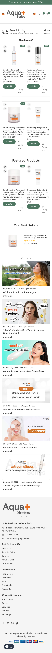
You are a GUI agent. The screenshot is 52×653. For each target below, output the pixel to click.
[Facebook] (3, 623)
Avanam (31, 636)
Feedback (6, 577)
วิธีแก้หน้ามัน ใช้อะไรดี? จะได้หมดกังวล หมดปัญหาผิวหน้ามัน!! (23, 332)
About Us (6, 548)
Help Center (7, 574)
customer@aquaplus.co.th (18, 538)
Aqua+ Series (30, 288)
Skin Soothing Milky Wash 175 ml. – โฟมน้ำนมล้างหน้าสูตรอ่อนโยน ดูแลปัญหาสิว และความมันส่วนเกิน (13, 74)
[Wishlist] (5, 47)
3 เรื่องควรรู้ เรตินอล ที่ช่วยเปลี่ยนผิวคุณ (22, 485)
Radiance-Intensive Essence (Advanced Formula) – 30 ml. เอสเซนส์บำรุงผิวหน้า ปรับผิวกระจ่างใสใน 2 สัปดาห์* (36, 74)
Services (6, 607)
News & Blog (8, 560)
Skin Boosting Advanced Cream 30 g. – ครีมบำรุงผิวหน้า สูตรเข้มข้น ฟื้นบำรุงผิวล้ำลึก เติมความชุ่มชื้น (14, 131)
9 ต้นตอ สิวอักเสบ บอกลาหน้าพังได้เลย (21, 409)
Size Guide (7, 585)
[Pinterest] (16, 623)
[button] (21, 89)
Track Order (7, 599)
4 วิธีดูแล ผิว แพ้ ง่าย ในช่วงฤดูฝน (19, 292)
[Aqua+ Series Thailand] (15, 14)
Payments (6, 589)
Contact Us (7, 563)
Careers (5, 556)
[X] (7, 623)
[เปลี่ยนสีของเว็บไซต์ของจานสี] (9, 646)
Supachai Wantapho (33, 482)
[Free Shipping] (5, 32)
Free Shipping (17, 30)
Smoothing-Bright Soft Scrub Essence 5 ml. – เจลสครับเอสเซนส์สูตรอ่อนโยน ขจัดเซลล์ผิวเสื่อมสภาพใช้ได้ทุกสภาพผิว (38, 132)
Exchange (6, 614)
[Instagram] (12, 623)
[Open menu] (3, 14)
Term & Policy (8, 552)
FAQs (4, 581)
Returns (5, 610)
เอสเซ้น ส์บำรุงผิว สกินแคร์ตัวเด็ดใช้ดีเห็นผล (23, 371)
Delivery (6, 603)
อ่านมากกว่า (8, 296)
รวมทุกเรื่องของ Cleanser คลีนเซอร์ (20, 447)
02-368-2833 (12, 534)
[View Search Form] (34, 14)
